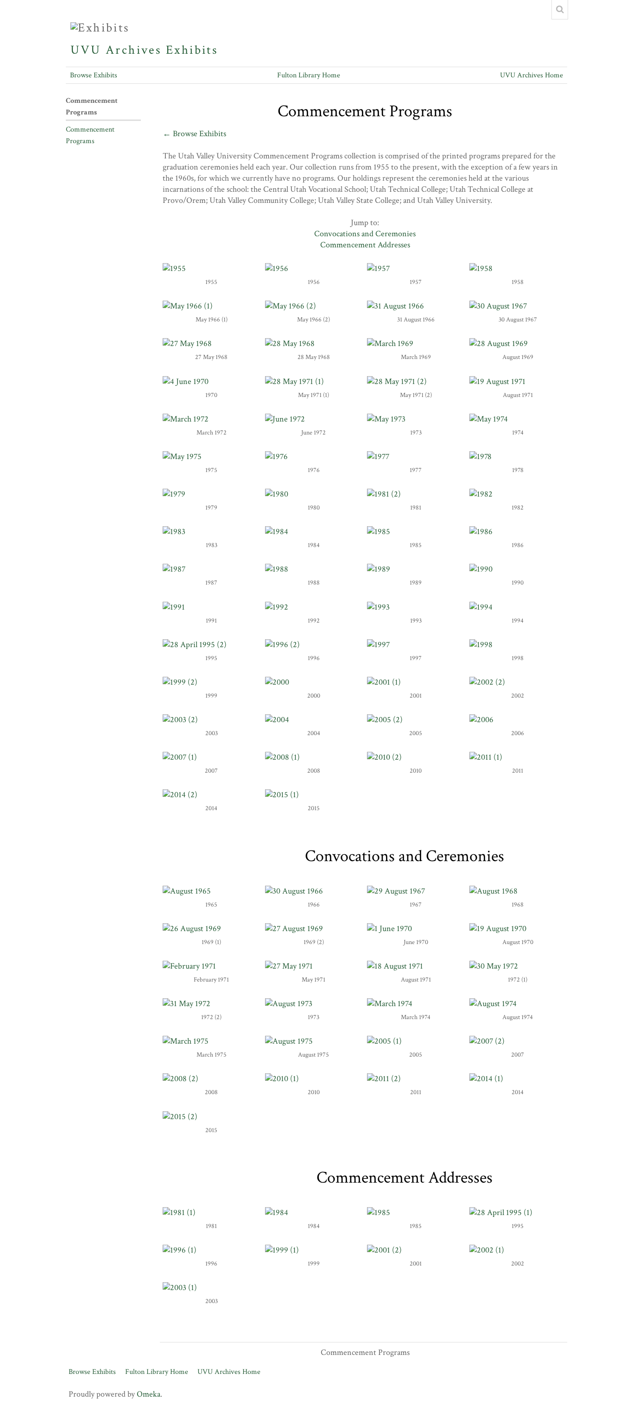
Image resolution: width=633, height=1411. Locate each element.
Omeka (148, 1394)
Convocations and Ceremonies (365, 233)
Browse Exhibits (93, 75)
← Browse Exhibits (194, 133)
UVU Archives (116, 50)
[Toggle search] (559, 9)
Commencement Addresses (365, 244)
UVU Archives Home (531, 75)
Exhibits (192, 50)
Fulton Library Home (308, 75)
